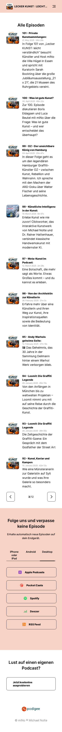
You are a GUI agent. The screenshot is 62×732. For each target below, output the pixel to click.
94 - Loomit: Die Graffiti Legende (37, 377)
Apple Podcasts (34, 572)
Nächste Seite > (51, 497)
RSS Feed (35, 624)
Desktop (47, 551)
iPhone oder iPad (14, 555)
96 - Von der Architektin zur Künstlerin (37, 295)
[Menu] (54, 6)
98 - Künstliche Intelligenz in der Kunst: (38, 208)
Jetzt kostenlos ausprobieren (22, 684)
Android (31, 551)
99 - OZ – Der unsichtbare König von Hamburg (38, 147)
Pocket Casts (34, 585)
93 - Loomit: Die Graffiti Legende (37, 425)
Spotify (34, 598)
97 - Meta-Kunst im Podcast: (34, 260)
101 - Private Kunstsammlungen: (34, 34)
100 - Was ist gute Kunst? (38, 98)
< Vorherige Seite (10, 497)
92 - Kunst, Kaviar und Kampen (35, 460)
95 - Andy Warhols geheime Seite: (34, 338)
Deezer (34, 611)
